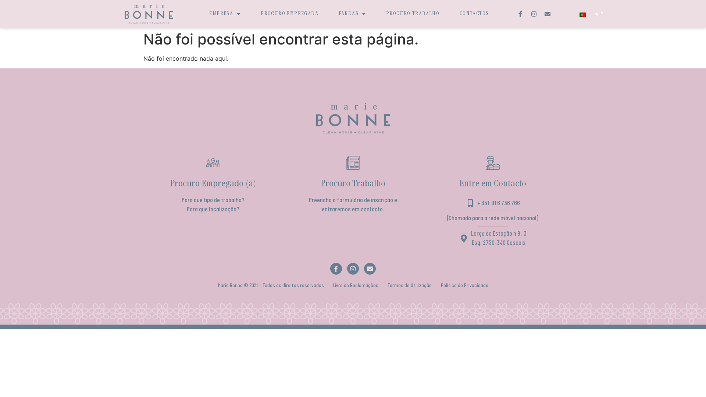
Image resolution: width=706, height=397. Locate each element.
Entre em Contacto (492, 184)
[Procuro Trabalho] (353, 163)
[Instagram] (534, 14)
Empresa (221, 14)
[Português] (586, 15)
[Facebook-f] (520, 14)
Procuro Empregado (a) (213, 184)
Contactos (474, 14)
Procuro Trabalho (412, 14)
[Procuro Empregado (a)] (213, 163)
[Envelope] (547, 14)
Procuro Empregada (289, 14)
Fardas (349, 14)
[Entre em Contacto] (493, 163)
